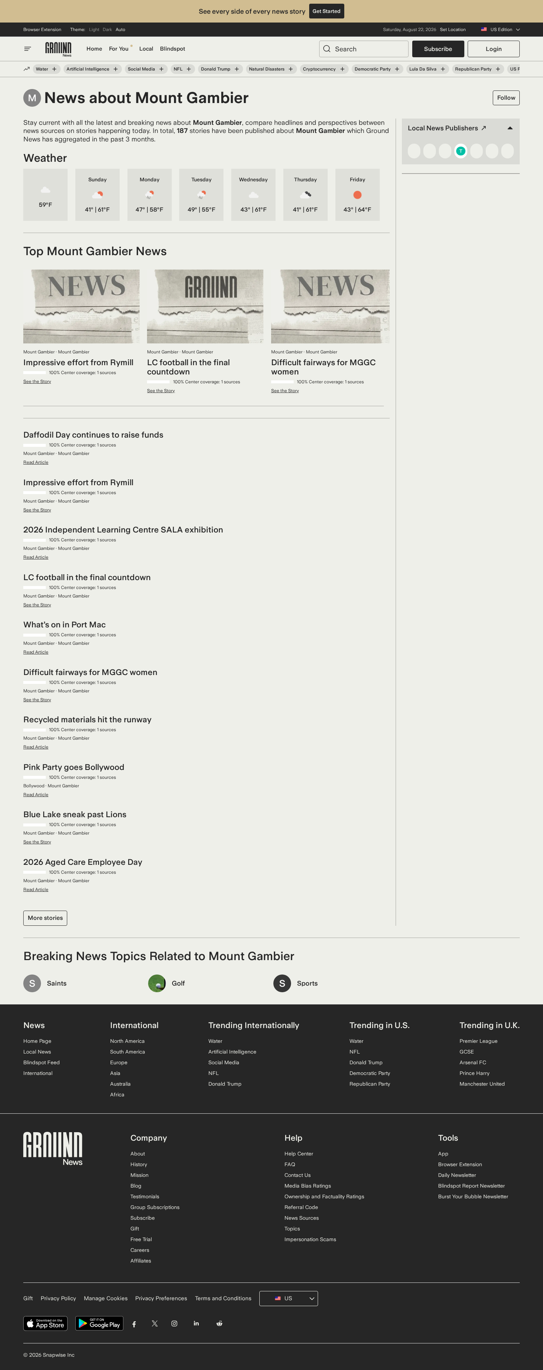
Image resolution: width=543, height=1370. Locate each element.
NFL (178, 69)
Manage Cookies (106, 1298)
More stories (45, 917)
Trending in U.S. (379, 1025)
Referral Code (301, 1207)
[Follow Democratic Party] (397, 69)
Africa (117, 1094)
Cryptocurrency (319, 69)
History (138, 1164)
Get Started (327, 11)
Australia (120, 1084)
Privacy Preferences (161, 1298)
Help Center (298, 1154)
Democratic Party (373, 69)
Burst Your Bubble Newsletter (473, 1196)
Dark (107, 29)
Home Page (37, 1041)
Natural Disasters (266, 69)
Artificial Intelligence (87, 69)
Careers (139, 1250)
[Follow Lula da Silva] (443, 69)
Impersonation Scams (310, 1239)
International (37, 1073)
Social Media (141, 69)
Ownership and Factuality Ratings (324, 1196)
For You (119, 48)
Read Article (35, 462)
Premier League (479, 1041)
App (443, 1154)
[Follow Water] (54, 69)
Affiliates (140, 1261)
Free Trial (141, 1239)
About (137, 1154)
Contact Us (297, 1175)
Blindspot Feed (41, 1062)
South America (127, 1052)
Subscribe (438, 48)
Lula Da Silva (423, 69)
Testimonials (144, 1196)
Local (146, 48)
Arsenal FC (473, 1062)
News (34, 1025)
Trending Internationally (253, 1025)
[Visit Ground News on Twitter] (154, 1323)
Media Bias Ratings (307, 1186)
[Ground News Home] (58, 49)
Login (494, 48)
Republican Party (473, 69)
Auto (120, 29)
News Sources (301, 1218)
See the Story (37, 381)
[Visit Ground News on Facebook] (134, 1324)
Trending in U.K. (490, 1025)
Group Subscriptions (155, 1207)
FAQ (289, 1164)
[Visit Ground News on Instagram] (174, 1324)
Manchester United (482, 1084)
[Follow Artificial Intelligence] (115, 69)
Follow (506, 97)
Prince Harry (474, 1073)
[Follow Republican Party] (498, 69)
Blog (135, 1186)
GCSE (467, 1052)
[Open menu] (27, 48)
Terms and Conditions (223, 1298)
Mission (139, 1175)
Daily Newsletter (457, 1175)
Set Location (453, 29)
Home (94, 48)
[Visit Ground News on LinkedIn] (196, 1323)
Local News (37, 1052)
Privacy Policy (58, 1298)
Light (94, 29)
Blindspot (172, 48)
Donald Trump (215, 69)
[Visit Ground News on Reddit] (219, 1323)
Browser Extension (42, 29)
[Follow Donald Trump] (236, 69)
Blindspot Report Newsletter (471, 1186)
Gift (134, 1229)
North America (127, 1041)
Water (42, 69)
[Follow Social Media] (161, 69)
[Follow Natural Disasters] (290, 69)
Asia (115, 1073)
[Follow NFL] (188, 69)
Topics (292, 1229)
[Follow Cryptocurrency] (342, 69)
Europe (118, 1062)
